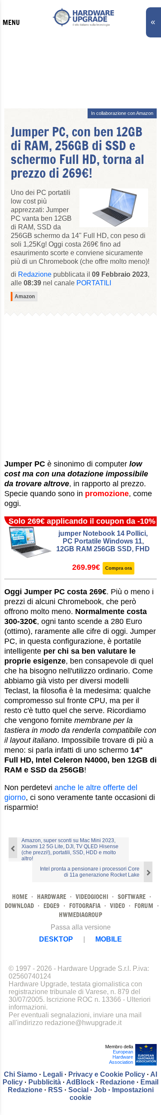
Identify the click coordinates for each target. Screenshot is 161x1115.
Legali (53, 1074)
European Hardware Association (121, 1057)
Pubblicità (44, 1082)
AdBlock (80, 1082)
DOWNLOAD (19, 905)
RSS (55, 1089)
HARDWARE (51, 896)
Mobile (108, 939)
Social (78, 1089)
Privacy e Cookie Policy (106, 1074)
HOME (19, 896)
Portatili (93, 283)
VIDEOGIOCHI (92, 896)
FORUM (143, 905)
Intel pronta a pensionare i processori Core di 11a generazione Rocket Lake (90, 872)
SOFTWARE (132, 896)
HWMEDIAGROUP (80, 914)
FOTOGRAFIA (84, 905)
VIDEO (117, 905)
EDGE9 (51, 905)
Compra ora (118, 568)
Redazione (117, 1082)
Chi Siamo (20, 1074)
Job (100, 1089)
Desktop (56, 939)
